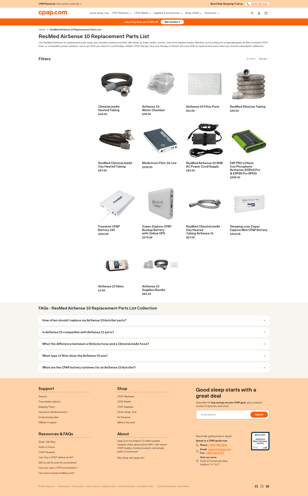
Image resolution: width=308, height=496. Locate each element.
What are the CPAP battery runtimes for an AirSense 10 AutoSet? (89, 367)
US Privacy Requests (166, 486)
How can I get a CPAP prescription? (57, 467)
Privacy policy (78, 486)
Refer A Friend (46, 447)
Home (41, 29)
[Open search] (252, 13)
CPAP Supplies (125, 406)
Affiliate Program (47, 422)
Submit (259, 414)
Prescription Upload (49, 401)
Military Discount (126, 422)
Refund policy (64, 486)
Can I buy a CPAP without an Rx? (55, 457)
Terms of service (93, 486)
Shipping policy (109, 486)
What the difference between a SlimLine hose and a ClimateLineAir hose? (95, 344)
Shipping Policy (46, 406)
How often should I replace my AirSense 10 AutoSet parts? (84, 320)
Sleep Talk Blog (46, 441)
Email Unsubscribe (48, 417)
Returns (42, 396)
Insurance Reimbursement (52, 412)
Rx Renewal (123, 417)
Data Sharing (183, 486)
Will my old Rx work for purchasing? (57, 462)
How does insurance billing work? (56, 473)
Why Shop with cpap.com (131, 457)
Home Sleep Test (127, 412)
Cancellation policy (145, 486)
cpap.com (50, 486)
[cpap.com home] (52, 13)
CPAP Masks (124, 401)
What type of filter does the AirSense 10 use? (74, 355)
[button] (264, 58)
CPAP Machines (125, 396)
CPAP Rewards (46, 452)
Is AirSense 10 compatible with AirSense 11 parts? (78, 332)
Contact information (126, 486)
